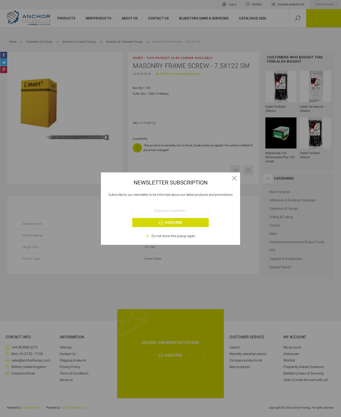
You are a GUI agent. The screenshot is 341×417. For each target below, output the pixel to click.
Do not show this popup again (173, 236)
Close (234, 178)
